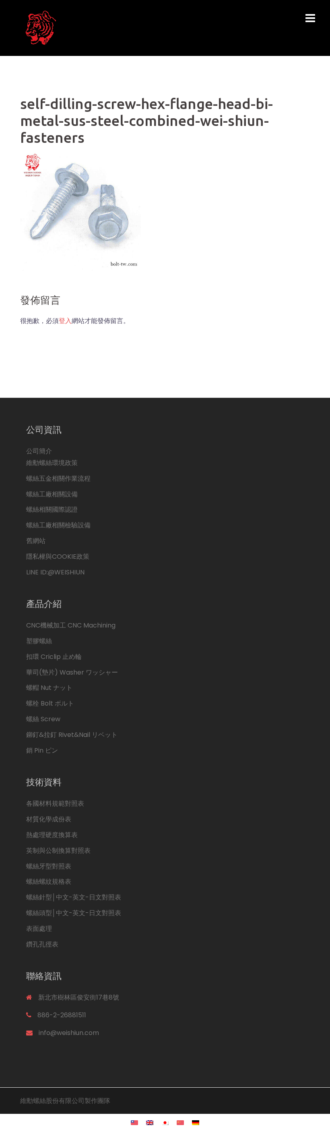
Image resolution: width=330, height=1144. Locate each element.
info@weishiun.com (69, 1032)
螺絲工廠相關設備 (52, 494)
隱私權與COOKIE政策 (57, 556)
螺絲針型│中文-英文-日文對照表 (73, 897)
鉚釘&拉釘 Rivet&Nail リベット (72, 734)
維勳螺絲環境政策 (52, 462)
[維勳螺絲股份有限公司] (114, 27)
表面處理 (39, 928)
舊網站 (35, 540)
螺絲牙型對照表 (48, 866)
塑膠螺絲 (39, 641)
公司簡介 (39, 451)
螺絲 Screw (43, 719)
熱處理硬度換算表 (52, 834)
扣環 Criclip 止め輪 (54, 656)
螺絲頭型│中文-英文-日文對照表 (73, 913)
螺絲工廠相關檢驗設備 (58, 525)
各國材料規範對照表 (55, 803)
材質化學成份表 (48, 819)
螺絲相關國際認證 (52, 509)
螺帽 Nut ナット (49, 687)
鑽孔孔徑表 (42, 944)
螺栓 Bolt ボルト (50, 703)
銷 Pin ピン (42, 750)
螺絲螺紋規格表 (48, 881)
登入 (65, 320)
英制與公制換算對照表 (58, 850)
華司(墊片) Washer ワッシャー (72, 672)
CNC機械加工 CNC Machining (71, 625)
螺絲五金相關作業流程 (58, 478)
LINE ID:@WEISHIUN (55, 572)
